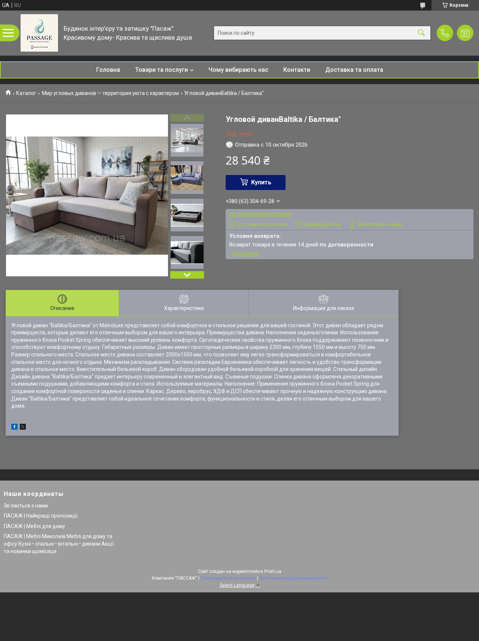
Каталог (26, 93)
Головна (108, 69)
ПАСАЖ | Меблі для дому (34, 526)
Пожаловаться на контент (228, 578)
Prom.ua (272, 571)
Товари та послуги (161, 69)
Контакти (296, 69)
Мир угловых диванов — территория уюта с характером (110, 93)
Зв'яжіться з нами (26, 506)
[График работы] (465, 33)
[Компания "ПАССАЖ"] (39, 33)
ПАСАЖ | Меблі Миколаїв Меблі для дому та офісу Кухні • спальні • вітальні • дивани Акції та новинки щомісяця (59, 543)
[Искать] (421, 33)
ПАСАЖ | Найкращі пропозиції (40, 516)
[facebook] (14, 428)
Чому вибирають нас (238, 69)
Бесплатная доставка (265, 214)
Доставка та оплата (354, 69)
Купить (261, 182)
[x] (23, 428)
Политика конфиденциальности (293, 578)
